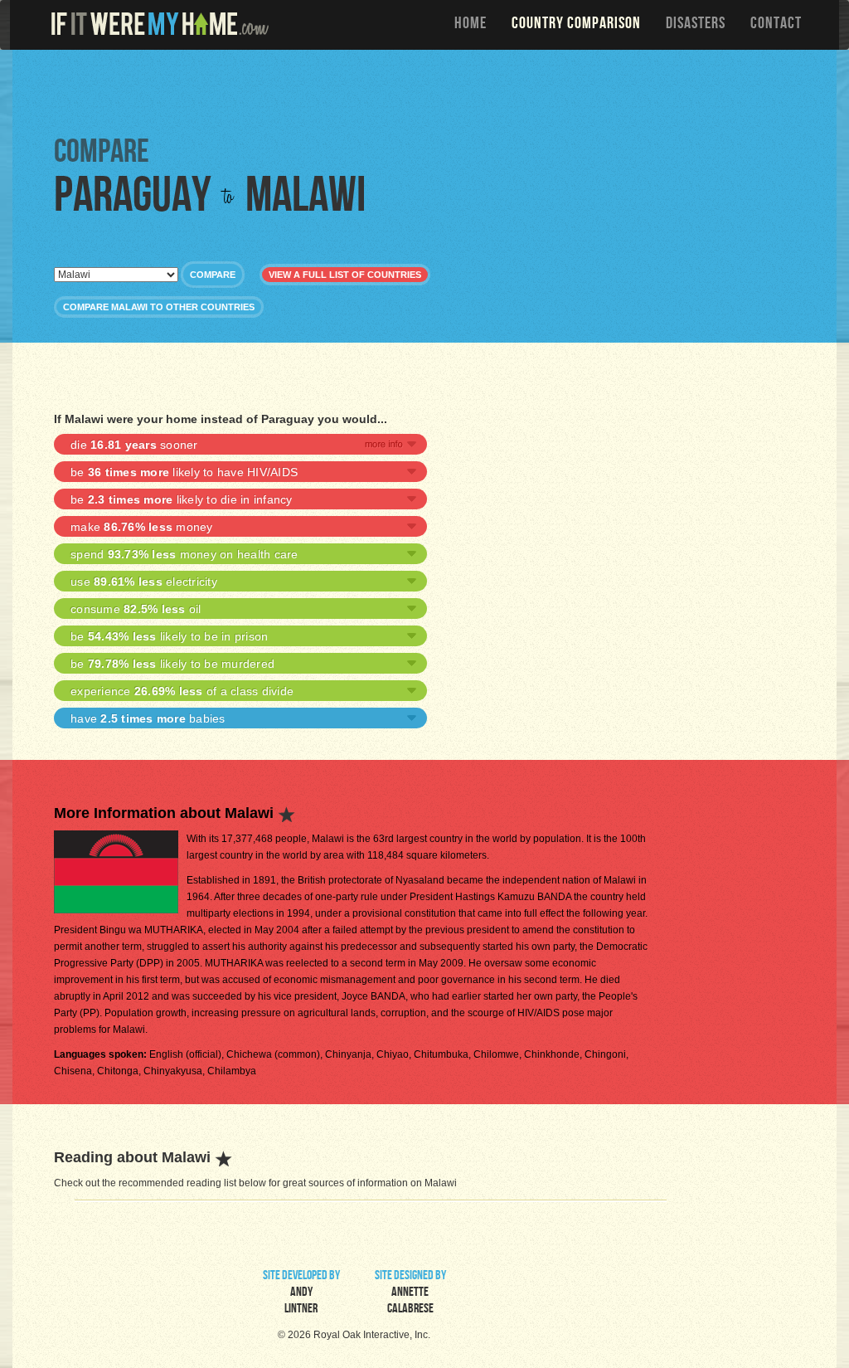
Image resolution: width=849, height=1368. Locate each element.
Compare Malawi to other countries (159, 307)
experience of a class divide (182, 691)
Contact (776, 25)
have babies (148, 718)
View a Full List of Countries (345, 275)
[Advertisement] (428, 91)
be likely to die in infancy (181, 499)
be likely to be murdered (172, 663)
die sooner (134, 444)
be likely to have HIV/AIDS (184, 472)
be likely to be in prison (169, 636)
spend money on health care (184, 554)
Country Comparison (576, 25)
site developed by (301, 1293)
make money (141, 526)
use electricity (143, 581)
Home (470, 25)
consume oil (135, 609)
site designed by (410, 1293)
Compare (212, 275)
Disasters (695, 25)
